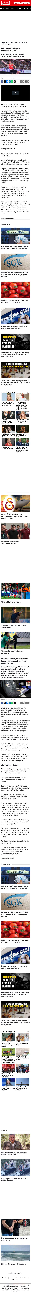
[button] (23, 81)
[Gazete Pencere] (5, 3)
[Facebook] (2, 81)
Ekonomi (12, 8)
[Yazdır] (21, 81)
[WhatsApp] (12, 81)
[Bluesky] (7, 81)
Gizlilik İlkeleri (23, 1278)
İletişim (16, 1278)
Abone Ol (17, 3)
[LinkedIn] (10, 81)
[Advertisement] (15, 471)
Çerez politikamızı (21, 1288)
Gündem (6, 8)
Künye (11, 1278)
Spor (26, 8)
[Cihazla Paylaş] (15, 81)
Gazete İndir (25, 3)
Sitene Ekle (15, 1279)
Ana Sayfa (6, 42)
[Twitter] (5, 81)
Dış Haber (20, 8)
